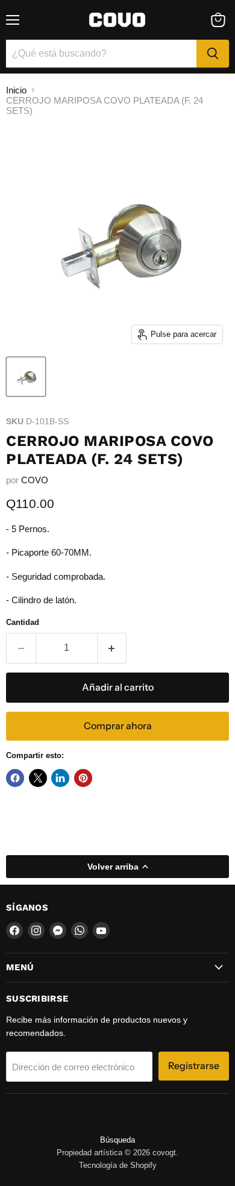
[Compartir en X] (38, 778)
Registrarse (193, 1065)
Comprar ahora (118, 726)
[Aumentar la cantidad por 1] (112, 648)
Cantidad (22, 622)
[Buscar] (212, 53)
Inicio (16, 90)
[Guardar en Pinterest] (83, 778)
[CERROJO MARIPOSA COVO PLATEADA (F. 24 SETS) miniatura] (26, 376)
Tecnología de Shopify (118, 1165)
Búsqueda (117, 1139)
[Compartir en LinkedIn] (60, 778)
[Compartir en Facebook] (15, 778)
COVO (34, 480)
